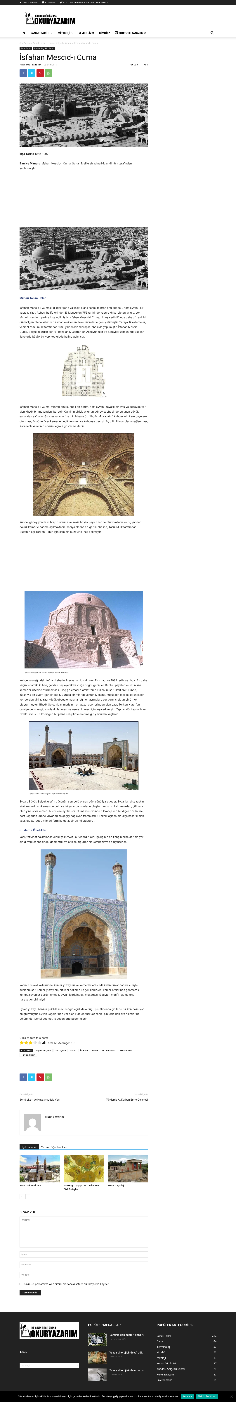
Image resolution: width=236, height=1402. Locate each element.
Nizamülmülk (109, 1050)
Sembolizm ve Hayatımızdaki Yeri (40, 1099)
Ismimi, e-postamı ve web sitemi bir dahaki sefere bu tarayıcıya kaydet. (66, 1283)
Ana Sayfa (25, 43)
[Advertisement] (84, 201)
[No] (231, 1396)
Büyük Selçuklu (43, 1050)
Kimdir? (104, 33)
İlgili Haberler (29, 1147)
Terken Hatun (28, 1054)
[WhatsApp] (48, 73)
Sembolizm (86, 33)
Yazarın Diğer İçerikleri (54, 1147)
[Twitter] (31, 73)
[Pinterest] (40, 73)
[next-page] (27, 1196)
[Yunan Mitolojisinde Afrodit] (97, 1357)
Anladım (187, 1396)
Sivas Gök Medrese (30, 1185)
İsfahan (84, 1050)
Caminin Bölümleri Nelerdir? (127, 1334)
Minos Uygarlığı (116, 1185)
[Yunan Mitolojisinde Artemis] (97, 1374)
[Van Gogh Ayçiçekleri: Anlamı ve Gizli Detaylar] (84, 1168)
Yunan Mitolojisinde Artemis (127, 1370)
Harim (73, 1050)
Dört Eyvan (60, 1050)
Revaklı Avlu (126, 1050)
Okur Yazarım (33, 64)
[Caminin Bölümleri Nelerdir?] (97, 1339)
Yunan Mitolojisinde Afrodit (126, 1352)
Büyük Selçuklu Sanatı (60, 43)
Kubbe (95, 1050)
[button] (212, 33)
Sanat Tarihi (40, 33)
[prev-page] (22, 1196)
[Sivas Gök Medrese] (40, 1168)
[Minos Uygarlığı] (128, 1168)
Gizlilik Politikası (206, 1396)
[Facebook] (23, 73)
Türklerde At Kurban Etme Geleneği (127, 1099)
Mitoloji (64, 33)
